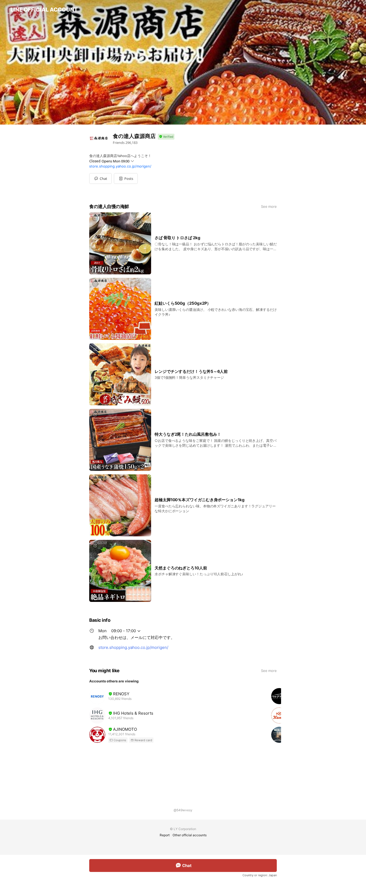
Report (165, 835)
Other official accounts (190, 835)
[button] (126, 178)
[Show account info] (166, 137)
